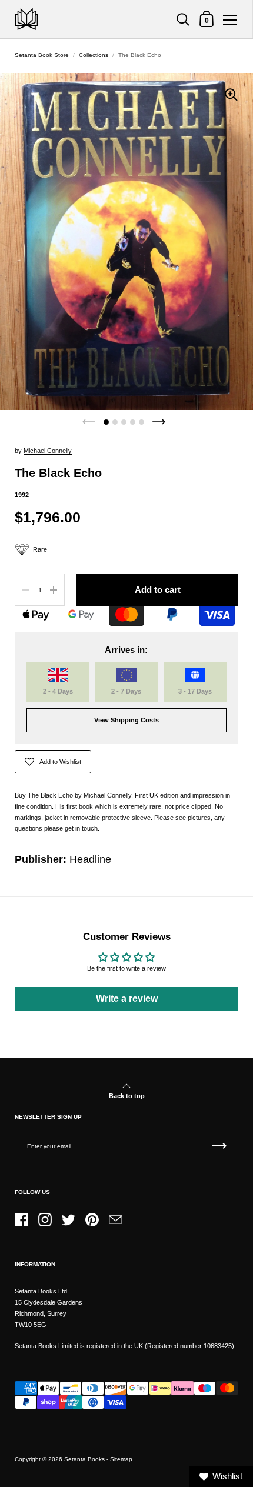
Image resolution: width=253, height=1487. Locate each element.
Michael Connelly (48, 450)
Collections (93, 55)
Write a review (127, 998)
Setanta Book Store (42, 55)
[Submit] (219, 1146)
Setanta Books (84, 1459)
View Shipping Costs (126, 720)
